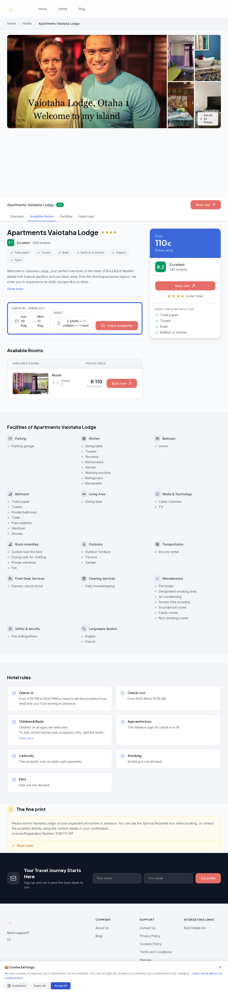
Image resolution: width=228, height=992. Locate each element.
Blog (82, 9)
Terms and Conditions (156, 952)
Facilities (66, 216)
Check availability (120, 325)
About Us (102, 928)
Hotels (62, 9)
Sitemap (145, 960)
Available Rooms (42, 216)
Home (42, 9)
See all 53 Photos (208, 119)
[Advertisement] (114, 163)
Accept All (60, 985)
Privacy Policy (150, 936)
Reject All (40, 985)
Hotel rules (86, 216)
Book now (203, 205)
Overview (17, 216)
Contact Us (148, 928)
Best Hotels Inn (195, 928)
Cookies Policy (151, 944)
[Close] (220, 967)
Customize (19, 985)
